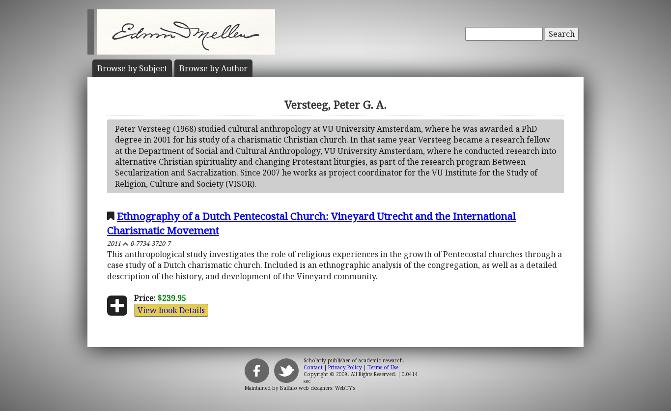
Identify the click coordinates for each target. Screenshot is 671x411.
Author (213, 68)
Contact (313, 367)
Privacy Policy (345, 367)
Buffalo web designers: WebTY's (317, 387)
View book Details (171, 310)
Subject (132, 68)
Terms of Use (382, 367)
